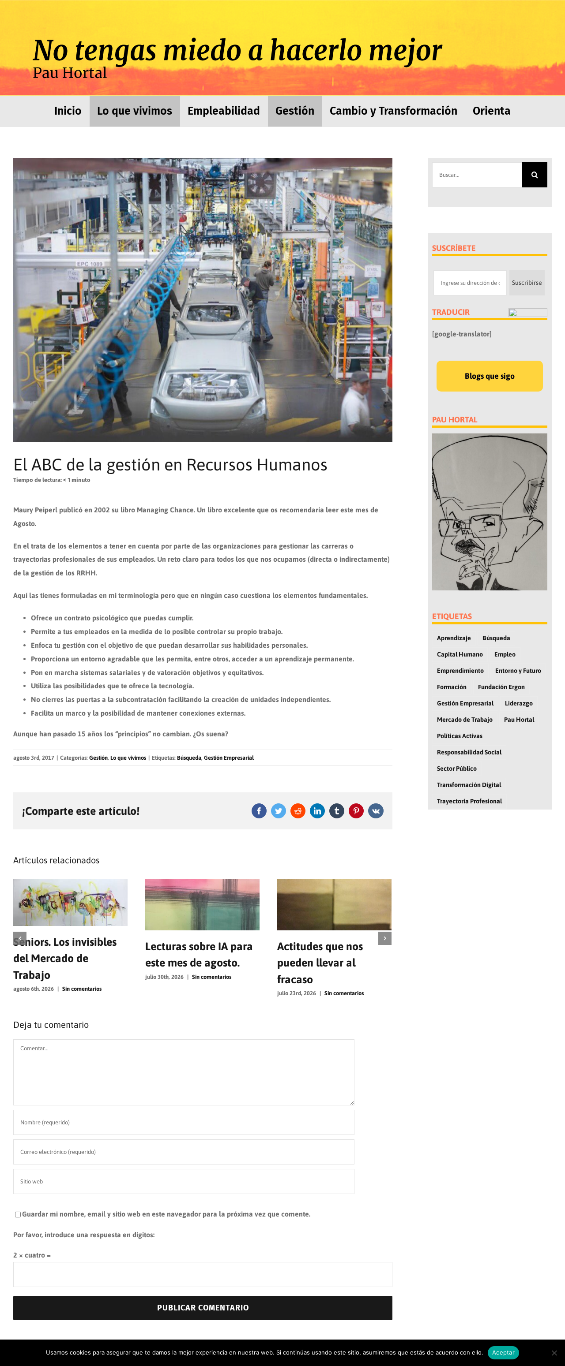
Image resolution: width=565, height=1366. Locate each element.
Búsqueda (189, 757)
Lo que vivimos (128, 757)
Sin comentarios (79, 977)
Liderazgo (519, 703)
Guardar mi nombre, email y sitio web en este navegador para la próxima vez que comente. (166, 1214)
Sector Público (457, 768)
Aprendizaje (454, 638)
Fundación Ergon (501, 686)
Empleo (505, 654)
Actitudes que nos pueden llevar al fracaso (188, 962)
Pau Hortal (519, 719)
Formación (452, 686)
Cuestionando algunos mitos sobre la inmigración (331, 962)
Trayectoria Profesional (469, 801)
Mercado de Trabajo (465, 719)
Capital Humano (460, 654)
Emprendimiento (460, 670)
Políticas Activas (459, 735)
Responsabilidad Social (469, 752)
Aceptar (503, 1352)
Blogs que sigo (490, 376)
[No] (554, 1352)
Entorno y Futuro (518, 670)
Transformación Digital (469, 784)
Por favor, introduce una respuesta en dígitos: (83, 1235)
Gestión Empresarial (229, 757)
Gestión (98, 757)
